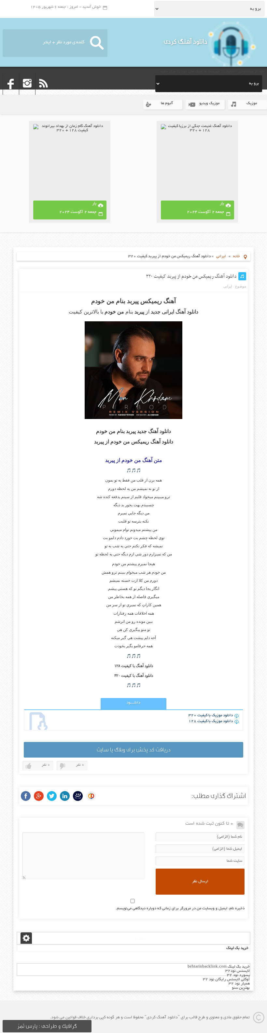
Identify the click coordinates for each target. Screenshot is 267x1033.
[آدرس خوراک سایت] (43, 93)
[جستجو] (97, 43)
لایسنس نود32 (237, 971)
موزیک (251, 103)
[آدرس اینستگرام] (27, 93)
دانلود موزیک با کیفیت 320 (211, 715)
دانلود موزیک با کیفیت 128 (211, 721)
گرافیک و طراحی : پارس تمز (47, 1026)
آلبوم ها (167, 103)
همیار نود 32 (239, 984)
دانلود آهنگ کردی (185, 41)
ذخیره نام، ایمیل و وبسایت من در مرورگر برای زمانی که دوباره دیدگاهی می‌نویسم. (180, 908)
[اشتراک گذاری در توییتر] (52, 796)
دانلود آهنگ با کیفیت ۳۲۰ (133, 675)
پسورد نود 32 (238, 975)
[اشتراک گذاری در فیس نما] (78, 796)
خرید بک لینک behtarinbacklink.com (219, 967)
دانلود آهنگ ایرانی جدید (174, 311)
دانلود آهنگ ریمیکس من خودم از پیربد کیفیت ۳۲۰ (191, 276)
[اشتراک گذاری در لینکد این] (65, 796)
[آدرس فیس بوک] (11, 93)
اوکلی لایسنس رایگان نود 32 (226, 979)
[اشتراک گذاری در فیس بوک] (26, 796)
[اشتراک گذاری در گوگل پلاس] (39, 796)
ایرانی (221, 256)
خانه (236, 256)
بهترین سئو (241, 988)
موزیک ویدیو (209, 103)
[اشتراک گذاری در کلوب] (91, 796)
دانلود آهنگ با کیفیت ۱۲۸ (133, 665)
